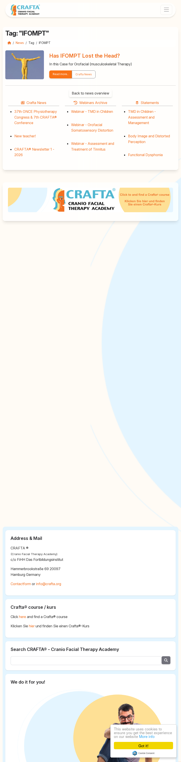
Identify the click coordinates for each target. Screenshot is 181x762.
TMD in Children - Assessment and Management (142, 117)
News (20, 43)
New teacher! (25, 136)
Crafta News (83, 74)
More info (147, 736)
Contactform (21, 584)
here (22, 617)
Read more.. (60, 74)
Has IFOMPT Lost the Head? (84, 56)
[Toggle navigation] (166, 10)
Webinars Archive (93, 102)
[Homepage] (9, 43)
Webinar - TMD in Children (92, 111)
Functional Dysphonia (145, 155)
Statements (150, 102)
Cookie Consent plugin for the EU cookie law (143, 753)
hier (32, 626)
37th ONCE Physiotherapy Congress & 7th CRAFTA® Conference (35, 117)
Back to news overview (90, 93)
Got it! (143, 745)
